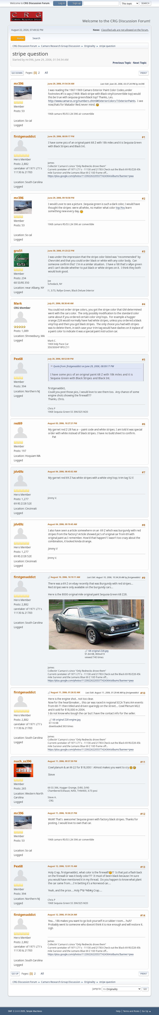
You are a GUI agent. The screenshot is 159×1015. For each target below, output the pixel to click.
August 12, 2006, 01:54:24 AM (62, 914)
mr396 (18, 83)
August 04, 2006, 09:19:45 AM (62, 524)
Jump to (96, 988)
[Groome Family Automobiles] (15, 177)
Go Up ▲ (146, 1011)
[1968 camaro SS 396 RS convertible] (15, 116)
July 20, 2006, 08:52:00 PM (60, 358)
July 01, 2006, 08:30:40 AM (60, 303)
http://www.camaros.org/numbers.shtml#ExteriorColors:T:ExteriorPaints (91, 101)
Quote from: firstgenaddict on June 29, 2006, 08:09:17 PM (83, 366)
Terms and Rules (131, 1011)
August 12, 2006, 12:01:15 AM (62, 866)
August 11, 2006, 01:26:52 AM (65, 692)
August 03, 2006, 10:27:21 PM (62, 423)
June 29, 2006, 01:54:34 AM (61, 83)
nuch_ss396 (22, 761)
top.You (120, 207)
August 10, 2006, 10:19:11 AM (65, 577)
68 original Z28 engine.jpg (66, 719)
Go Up (15, 973)
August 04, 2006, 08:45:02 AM (62, 471)
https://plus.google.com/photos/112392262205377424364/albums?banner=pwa (91, 176)
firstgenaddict (25, 136)
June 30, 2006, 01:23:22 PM (61, 250)
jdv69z (18, 471)
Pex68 (18, 359)
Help (118, 1011)
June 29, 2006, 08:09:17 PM (61, 136)
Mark (18, 303)
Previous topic (122, 63)
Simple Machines (34, 1011)
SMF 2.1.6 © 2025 (16, 1011)
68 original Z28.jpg (98, 651)
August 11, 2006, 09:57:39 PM (62, 761)
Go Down (17, 72)
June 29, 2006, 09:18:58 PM (61, 197)
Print (143, 72)
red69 (18, 423)
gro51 (18, 251)
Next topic (140, 63)
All (46, 72)
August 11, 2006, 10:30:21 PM (62, 813)
